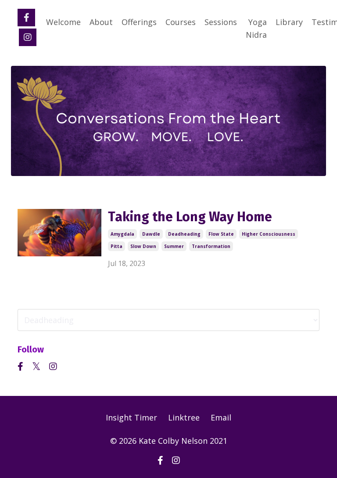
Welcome (63, 22)
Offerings (139, 22)
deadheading (184, 234)
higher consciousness (268, 234)
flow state (221, 234)
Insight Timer (131, 417)
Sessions (220, 22)
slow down (143, 246)
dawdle (151, 234)
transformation (211, 246)
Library (289, 22)
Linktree (184, 417)
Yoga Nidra (256, 28)
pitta (116, 246)
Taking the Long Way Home (190, 217)
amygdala (122, 234)
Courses (180, 22)
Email (221, 417)
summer (174, 246)
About (101, 22)
